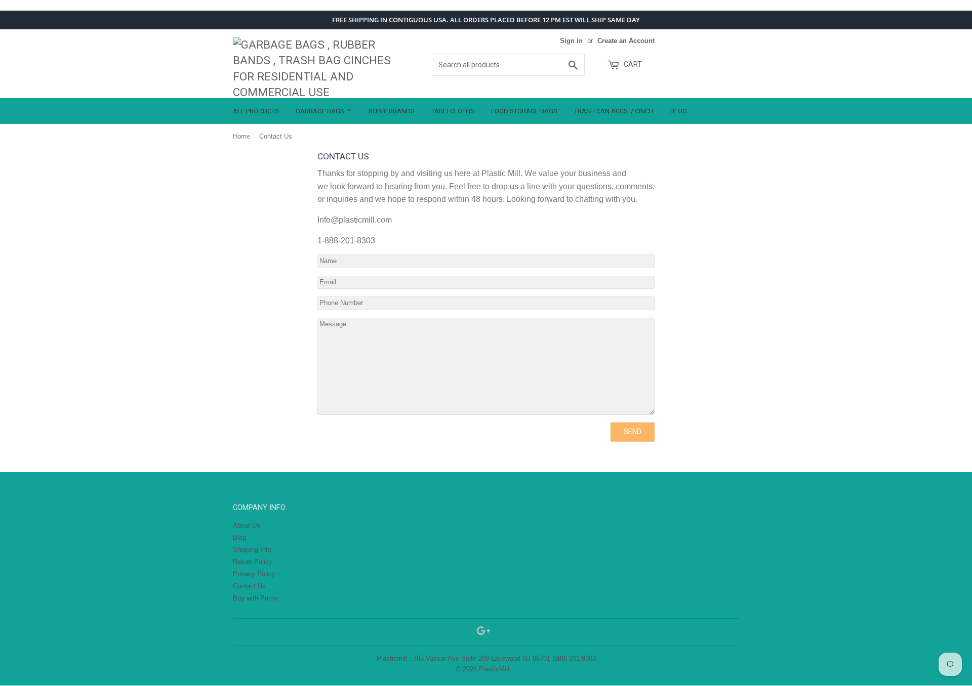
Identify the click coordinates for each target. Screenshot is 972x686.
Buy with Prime (255, 598)
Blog (239, 537)
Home (241, 136)
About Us (246, 525)
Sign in (571, 41)
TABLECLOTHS (452, 111)
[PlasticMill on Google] (483, 632)
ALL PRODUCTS (256, 111)
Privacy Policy (254, 574)
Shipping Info (252, 549)
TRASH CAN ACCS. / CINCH (614, 111)
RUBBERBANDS (392, 111)
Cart (632, 64)
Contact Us (249, 586)
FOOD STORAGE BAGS (524, 111)
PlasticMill (494, 669)
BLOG (678, 111)
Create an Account (626, 41)
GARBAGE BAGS (321, 111)
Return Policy (252, 562)
